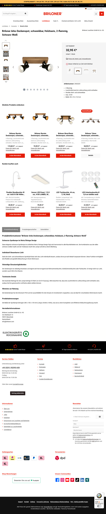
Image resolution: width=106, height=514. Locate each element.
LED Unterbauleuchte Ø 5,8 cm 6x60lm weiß (90, 193)
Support (20, 502)
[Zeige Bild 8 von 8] (47, 89)
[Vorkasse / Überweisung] (19, 458)
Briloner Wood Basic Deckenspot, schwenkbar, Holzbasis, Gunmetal (65, 134)
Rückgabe (42, 367)
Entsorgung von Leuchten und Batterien (16, 421)
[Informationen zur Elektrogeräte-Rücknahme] (16, 334)
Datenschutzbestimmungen (90, 439)
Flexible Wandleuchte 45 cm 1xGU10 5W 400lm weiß (15, 193)
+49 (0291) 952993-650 (11, 368)
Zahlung (41, 370)
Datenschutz (79, 370)
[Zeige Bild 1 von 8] (24, 89)
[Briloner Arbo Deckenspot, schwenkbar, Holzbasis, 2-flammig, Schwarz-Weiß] (36, 64)
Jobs (5, 415)
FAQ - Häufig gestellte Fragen (79, 502)
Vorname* (75, 420)
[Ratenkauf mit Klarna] (5, 463)
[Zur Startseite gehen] (53, 13)
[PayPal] (34, 458)
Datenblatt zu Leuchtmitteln (13, 427)
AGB (76, 364)
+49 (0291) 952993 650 (97, 5)
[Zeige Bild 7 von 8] (44, 89)
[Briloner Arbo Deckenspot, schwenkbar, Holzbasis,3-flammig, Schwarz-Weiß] (86, 71)
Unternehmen (8, 412)
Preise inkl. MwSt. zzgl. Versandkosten (79, 59)
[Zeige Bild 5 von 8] (37, 89)
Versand (42, 373)
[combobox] (12, 14)
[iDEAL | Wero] (12, 458)
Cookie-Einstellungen (45, 379)
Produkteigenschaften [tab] (29, 229)
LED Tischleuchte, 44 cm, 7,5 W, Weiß (65, 193)
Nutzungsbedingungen (79, 437)
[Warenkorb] (101, 14)
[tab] (11, 229)
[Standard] (60, 458)
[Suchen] (25, 14)
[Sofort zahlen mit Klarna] (41, 458)
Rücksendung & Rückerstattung (59, 502)
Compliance (7, 430)
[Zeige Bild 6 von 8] (41, 89)
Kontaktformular (18, 384)
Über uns (7, 409)
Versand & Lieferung (43, 502)
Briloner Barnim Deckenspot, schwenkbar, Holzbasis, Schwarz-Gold (15, 134)
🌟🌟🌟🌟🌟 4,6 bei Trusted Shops (14, 5)
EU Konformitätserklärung (12, 424)
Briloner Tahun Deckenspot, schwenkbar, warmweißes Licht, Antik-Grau (90, 134)
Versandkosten (48, 507)
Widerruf (77, 367)
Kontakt (41, 364)
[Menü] (102, 493)
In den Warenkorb (15, 155)
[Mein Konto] (96, 14)
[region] (31, 69)
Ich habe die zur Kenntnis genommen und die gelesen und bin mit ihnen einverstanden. (88, 441)
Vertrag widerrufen (17, 393)
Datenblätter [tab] (45, 229)
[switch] (99, 506)
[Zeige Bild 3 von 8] (31, 89)
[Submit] (100, 417)
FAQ (40, 376)
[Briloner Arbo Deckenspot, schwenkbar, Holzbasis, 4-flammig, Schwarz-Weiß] (94, 71)
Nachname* (76, 427)
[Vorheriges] (13, 67)
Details (90, 155)
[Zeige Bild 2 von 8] (27, 89)
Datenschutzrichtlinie (84, 435)
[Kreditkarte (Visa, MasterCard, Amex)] (27, 458)
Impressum (78, 373)
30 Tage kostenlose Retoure (71, 5)
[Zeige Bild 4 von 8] (34, 89)
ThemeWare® (71, 509)
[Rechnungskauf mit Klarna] (5, 458)
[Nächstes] (58, 67)
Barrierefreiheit (79, 376)
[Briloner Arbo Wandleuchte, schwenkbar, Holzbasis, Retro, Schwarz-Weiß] (69, 71)
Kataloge (7, 418)
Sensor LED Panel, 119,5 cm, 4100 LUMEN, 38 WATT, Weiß (40, 193)
